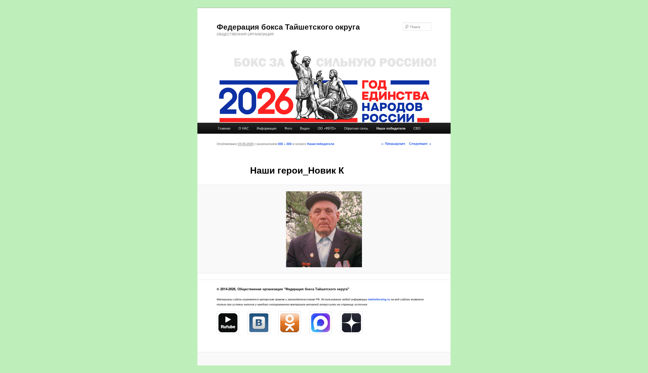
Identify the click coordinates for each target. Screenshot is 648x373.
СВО (416, 128)
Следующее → (420, 143)
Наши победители (391, 128)
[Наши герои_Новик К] (324, 229)
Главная (224, 128)
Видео (305, 128)
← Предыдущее (393, 143)
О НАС (243, 128)
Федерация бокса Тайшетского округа (288, 26)
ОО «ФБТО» (327, 128)
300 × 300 (285, 143)
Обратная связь (356, 128)
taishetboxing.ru (379, 299)
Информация (266, 128)
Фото (288, 128)
